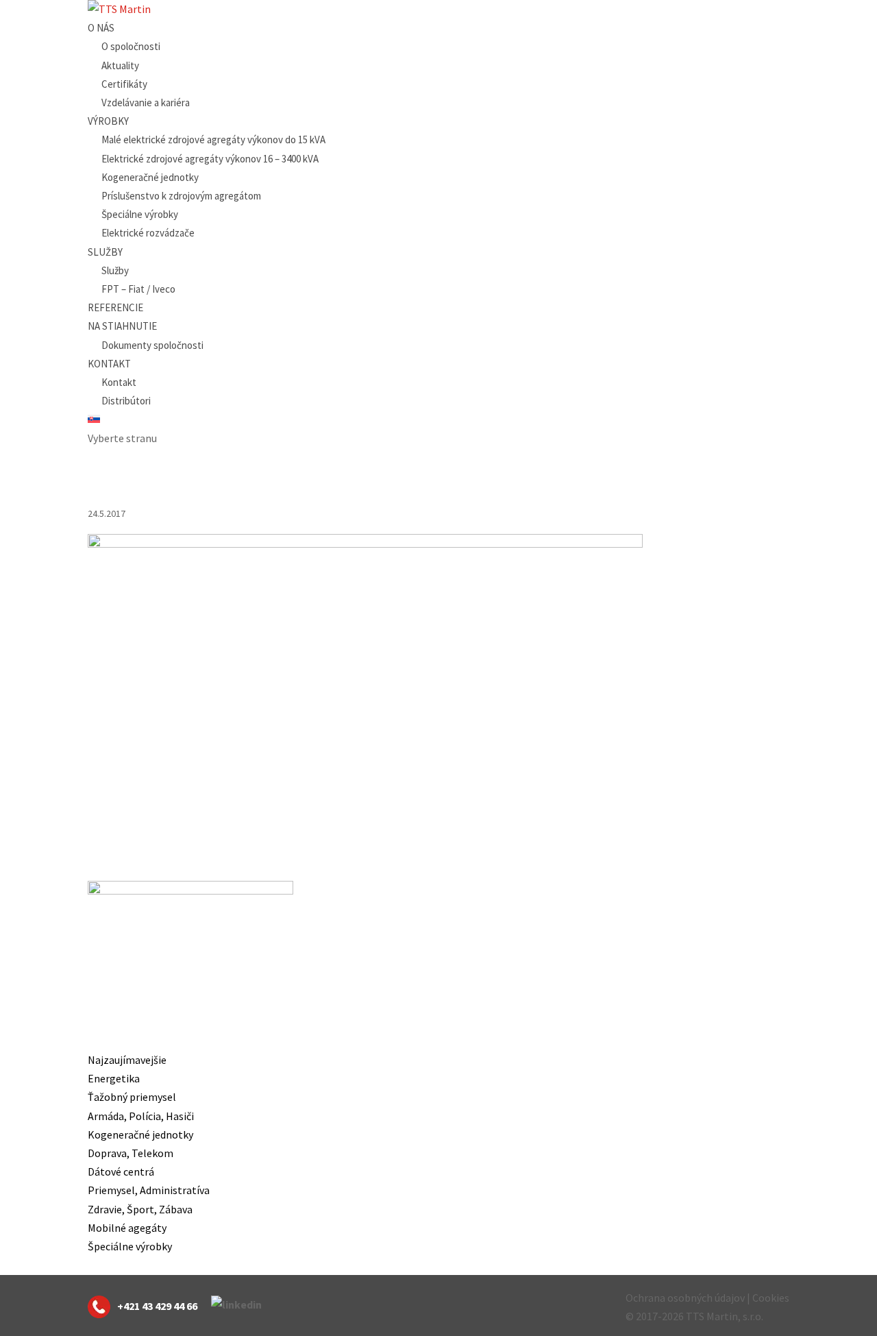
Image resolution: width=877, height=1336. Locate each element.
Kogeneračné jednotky (150, 177)
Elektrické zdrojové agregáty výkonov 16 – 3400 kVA (210, 158)
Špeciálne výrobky (139, 214)
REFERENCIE (115, 307)
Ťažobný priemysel (132, 1097)
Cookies (770, 1297)
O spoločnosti (130, 46)
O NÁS (101, 27)
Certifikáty (124, 83)
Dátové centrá (121, 1171)
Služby (115, 270)
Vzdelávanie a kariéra (145, 102)
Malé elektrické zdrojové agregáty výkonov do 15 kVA (213, 139)
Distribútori (126, 400)
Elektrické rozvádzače (148, 232)
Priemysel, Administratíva (149, 1190)
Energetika (114, 1078)
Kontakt (118, 382)
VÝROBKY (108, 120)
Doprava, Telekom (130, 1153)
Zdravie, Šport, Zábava (140, 1209)
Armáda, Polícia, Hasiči (141, 1116)
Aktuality (120, 65)
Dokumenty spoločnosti (152, 345)
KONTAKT (109, 363)
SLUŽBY (105, 251)
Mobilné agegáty (127, 1228)
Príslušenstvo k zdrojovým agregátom (181, 195)
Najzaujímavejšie (127, 1060)
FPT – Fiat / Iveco (138, 288)
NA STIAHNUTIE (122, 325)
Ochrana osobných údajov (685, 1297)
